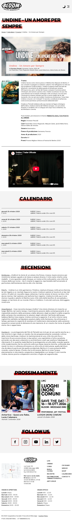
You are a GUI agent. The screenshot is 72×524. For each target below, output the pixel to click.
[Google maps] (11, 478)
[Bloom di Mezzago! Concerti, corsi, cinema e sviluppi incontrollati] (12, 6)
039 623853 (30, 470)
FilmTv (4, 290)
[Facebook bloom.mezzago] (15, 442)
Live (48, 461)
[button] (69, 6)
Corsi (49, 466)
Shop (64, 471)
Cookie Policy (43, 516)
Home (4, 32)
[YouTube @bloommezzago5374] (36, 442)
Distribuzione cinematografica (54, 477)
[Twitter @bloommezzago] (57, 442)
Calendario (10, 32)
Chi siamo (66, 465)
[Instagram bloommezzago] (25, 442)
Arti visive (51, 481)
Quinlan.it (6, 332)
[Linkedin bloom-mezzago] (46, 442)
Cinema (18, 32)
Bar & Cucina (50, 470)
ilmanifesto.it (7, 309)
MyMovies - (6, 275)
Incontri (50, 474)
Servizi (65, 468)
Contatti (66, 477)
